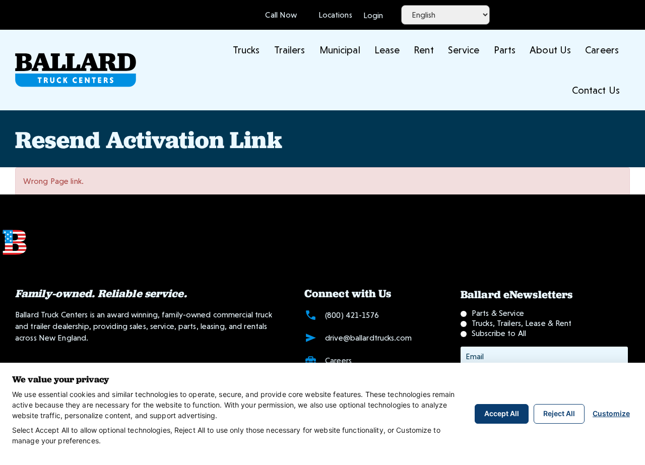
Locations (333, 15)
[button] (373, 15)
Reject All (559, 413)
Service (464, 50)
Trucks (246, 50)
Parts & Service (498, 313)
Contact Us (596, 90)
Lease (387, 50)
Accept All (501, 413)
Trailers (289, 50)
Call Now (281, 15)
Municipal (339, 50)
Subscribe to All (499, 333)
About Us (550, 50)
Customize (611, 413)
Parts (505, 50)
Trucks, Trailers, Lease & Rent (522, 323)
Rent (423, 50)
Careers (602, 50)
